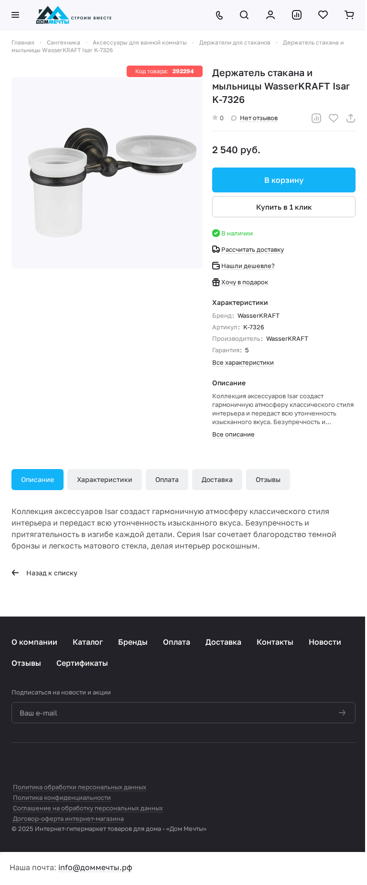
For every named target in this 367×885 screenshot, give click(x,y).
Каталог (88, 642)
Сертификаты (82, 663)
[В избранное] (333, 118)
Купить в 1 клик (284, 206)
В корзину (283, 180)
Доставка (217, 479)
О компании (34, 642)
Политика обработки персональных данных (79, 787)
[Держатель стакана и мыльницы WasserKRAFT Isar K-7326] (107, 173)
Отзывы (268, 479)
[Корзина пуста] (350, 15)
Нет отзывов (259, 118)
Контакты (275, 642)
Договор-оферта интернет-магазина (68, 818)
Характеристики (104, 479)
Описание (37, 479)
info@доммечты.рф (95, 867)
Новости (325, 642)
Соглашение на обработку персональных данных (88, 808)
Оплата (167, 479)
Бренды (133, 642)
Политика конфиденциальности (62, 797)
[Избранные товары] (323, 15)
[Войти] (271, 15)
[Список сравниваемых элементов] (297, 15)
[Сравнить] (316, 118)
